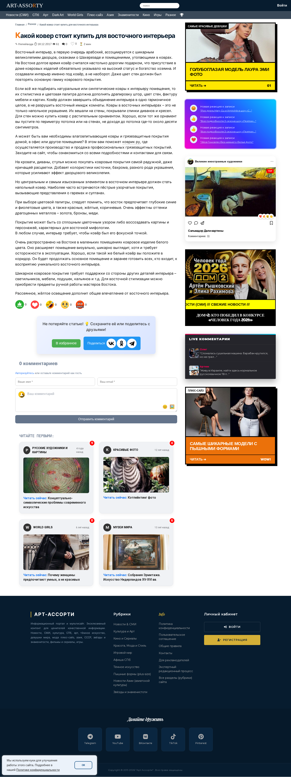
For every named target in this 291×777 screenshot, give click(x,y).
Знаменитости (128, 15)
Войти (282, 5)
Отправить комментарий (96, 419)
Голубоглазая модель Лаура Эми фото (229, 71)
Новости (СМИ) (17, 15)
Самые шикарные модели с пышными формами (223, 445)
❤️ (260, 216)
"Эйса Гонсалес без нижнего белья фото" (226, 141)
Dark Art (58, 15)
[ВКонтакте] (111, 343)
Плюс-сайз (95, 15)
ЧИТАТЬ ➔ (198, 85)
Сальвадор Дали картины (205, 230)
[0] (19, 304)
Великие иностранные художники (218, 161)
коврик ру (131, 142)
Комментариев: (199, 236)
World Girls (75, 15)
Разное (170, 15)
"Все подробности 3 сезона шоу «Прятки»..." (228, 121)
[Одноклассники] (121, 343)
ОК (83, 765)
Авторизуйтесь (24, 373)
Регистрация (235, 640)
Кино (146, 15)
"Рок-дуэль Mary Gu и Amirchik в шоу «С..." (226, 110)
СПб (35, 15)
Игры (158, 15)
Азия (110, 15)
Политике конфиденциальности (38, 769)
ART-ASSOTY (24, 5)
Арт (45, 15)
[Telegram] (132, 343)
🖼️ (172, 407)
